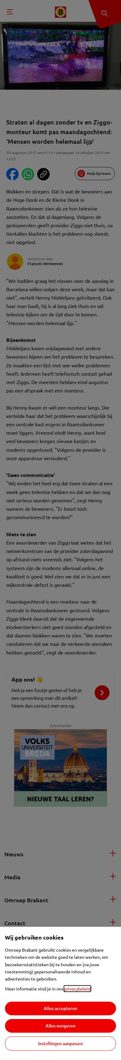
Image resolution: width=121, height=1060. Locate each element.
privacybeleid (77, 988)
